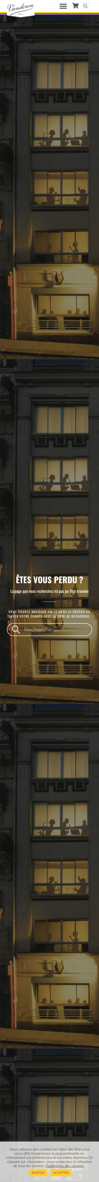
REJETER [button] (38, 1172)
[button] (63, 6)
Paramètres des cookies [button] (65, 1166)
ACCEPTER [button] (61, 1172)
